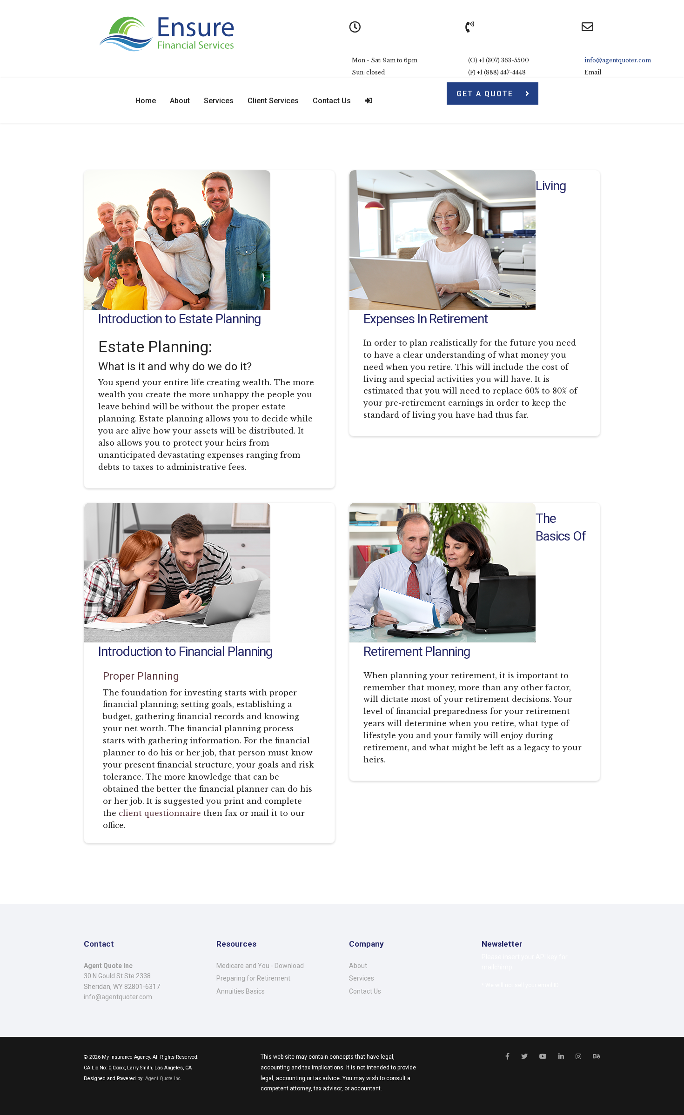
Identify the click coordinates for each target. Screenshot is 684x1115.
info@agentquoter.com (617, 60)
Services (219, 100)
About (180, 100)
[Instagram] (578, 1056)
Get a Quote (486, 93)
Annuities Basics (240, 991)
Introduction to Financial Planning (185, 651)
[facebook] (507, 1056)
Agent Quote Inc (163, 1078)
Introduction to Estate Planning (179, 319)
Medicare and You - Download (260, 965)
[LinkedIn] (561, 1056)
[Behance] (596, 1056)
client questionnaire (160, 813)
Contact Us (332, 100)
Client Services (273, 100)
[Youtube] (543, 1056)
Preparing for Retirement (253, 978)
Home (145, 100)
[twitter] (524, 1056)
